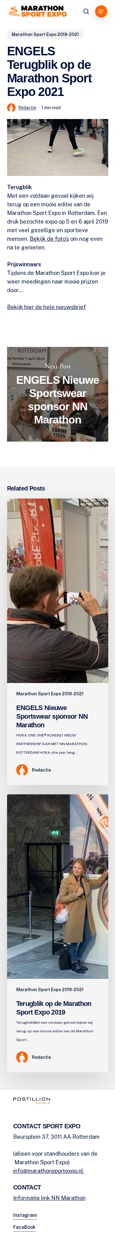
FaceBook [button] (24, 1227)
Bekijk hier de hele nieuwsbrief (46, 307)
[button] (101, 11)
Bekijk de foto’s (49, 239)
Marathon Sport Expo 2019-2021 (45, 34)
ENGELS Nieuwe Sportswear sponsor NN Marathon (57, 394)
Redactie (27, 107)
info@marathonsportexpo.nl (48, 1171)
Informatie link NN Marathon (49, 1198)
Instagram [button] (25, 1215)
